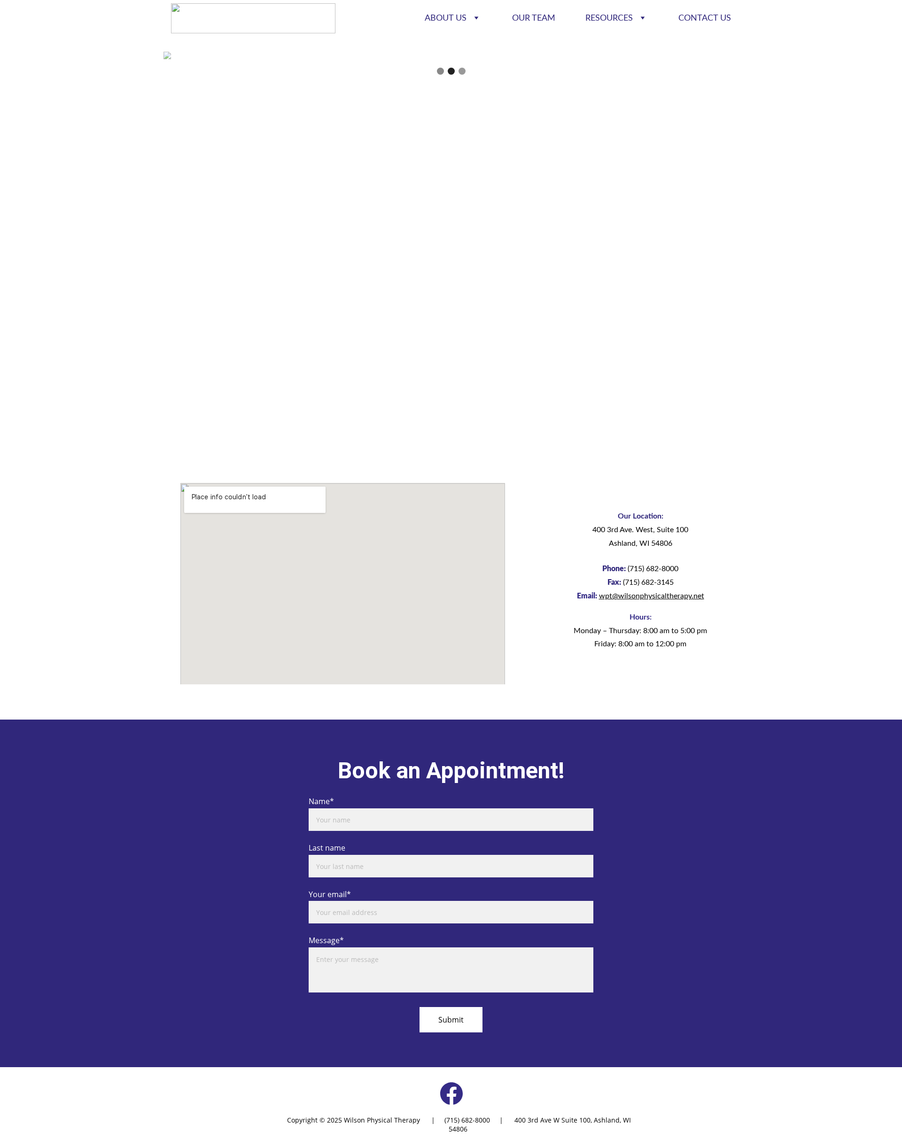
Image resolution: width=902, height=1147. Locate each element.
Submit (451, 1020)
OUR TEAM (533, 18)
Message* (326, 940)
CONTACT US (704, 18)
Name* (321, 801)
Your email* (330, 894)
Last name (327, 848)
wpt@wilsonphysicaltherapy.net (651, 596)
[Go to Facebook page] (451, 1093)
